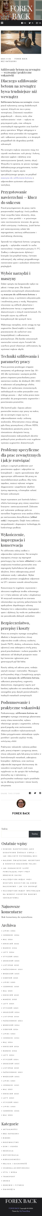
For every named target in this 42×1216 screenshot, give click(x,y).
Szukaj (4, 829)
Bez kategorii (9, 61)
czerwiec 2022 (11, 1111)
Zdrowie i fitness (13, 1185)
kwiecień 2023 (11, 1094)
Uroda (6, 1181)
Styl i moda (10, 1172)
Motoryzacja (11, 1155)
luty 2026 (8, 952)
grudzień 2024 (11, 1012)
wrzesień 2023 (11, 1076)
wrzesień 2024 (11, 1025)
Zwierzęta (9, 1189)
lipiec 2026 (9, 931)
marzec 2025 (10, 999)
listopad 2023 (11, 1068)
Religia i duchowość (15, 1163)
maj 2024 (8, 1042)
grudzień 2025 (11, 961)
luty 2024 (8, 1055)
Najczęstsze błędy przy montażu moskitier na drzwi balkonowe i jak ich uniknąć (20, 883)
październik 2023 (13, 1072)
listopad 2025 (11, 965)
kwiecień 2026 (11, 943)
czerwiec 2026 (11, 935)
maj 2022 (8, 1115)
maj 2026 (8, 939)
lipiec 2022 (9, 1106)
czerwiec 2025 (11, 986)
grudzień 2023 (11, 1063)
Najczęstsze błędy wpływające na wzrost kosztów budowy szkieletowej (22, 894)
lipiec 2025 (9, 982)
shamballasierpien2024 (16, 1168)
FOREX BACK (21, 12)
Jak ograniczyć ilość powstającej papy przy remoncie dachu (16, 872)
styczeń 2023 (11, 1102)
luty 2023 (8, 1098)
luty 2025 (8, 1003)
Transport (9, 1176)
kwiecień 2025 (11, 995)
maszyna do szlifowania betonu (16, 178)
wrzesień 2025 (11, 974)
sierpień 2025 (10, 978)
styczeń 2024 (11, 1059)
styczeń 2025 (11, 1008)
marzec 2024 (10, 1051)
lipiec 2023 (9, 1081)
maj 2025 (8, 991)
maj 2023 (8, 1089)
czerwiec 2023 (11, 1085)
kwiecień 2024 (11, 1046)
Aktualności (10, 1129)
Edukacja (8, 1151)
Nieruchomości (12, 1159)
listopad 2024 (11, 1016)
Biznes (7, 1138)
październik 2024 (13, 1021)
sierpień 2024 (10, 1029)
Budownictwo (11, 1142)
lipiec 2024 (9, 1034)
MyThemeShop (24, 1211)
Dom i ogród (10, 1146)
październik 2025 (13, 969)
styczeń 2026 (11, 956)
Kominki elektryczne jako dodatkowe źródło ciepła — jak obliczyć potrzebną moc (20, 853)
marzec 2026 (10, 948)
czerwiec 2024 (11, 1038)
